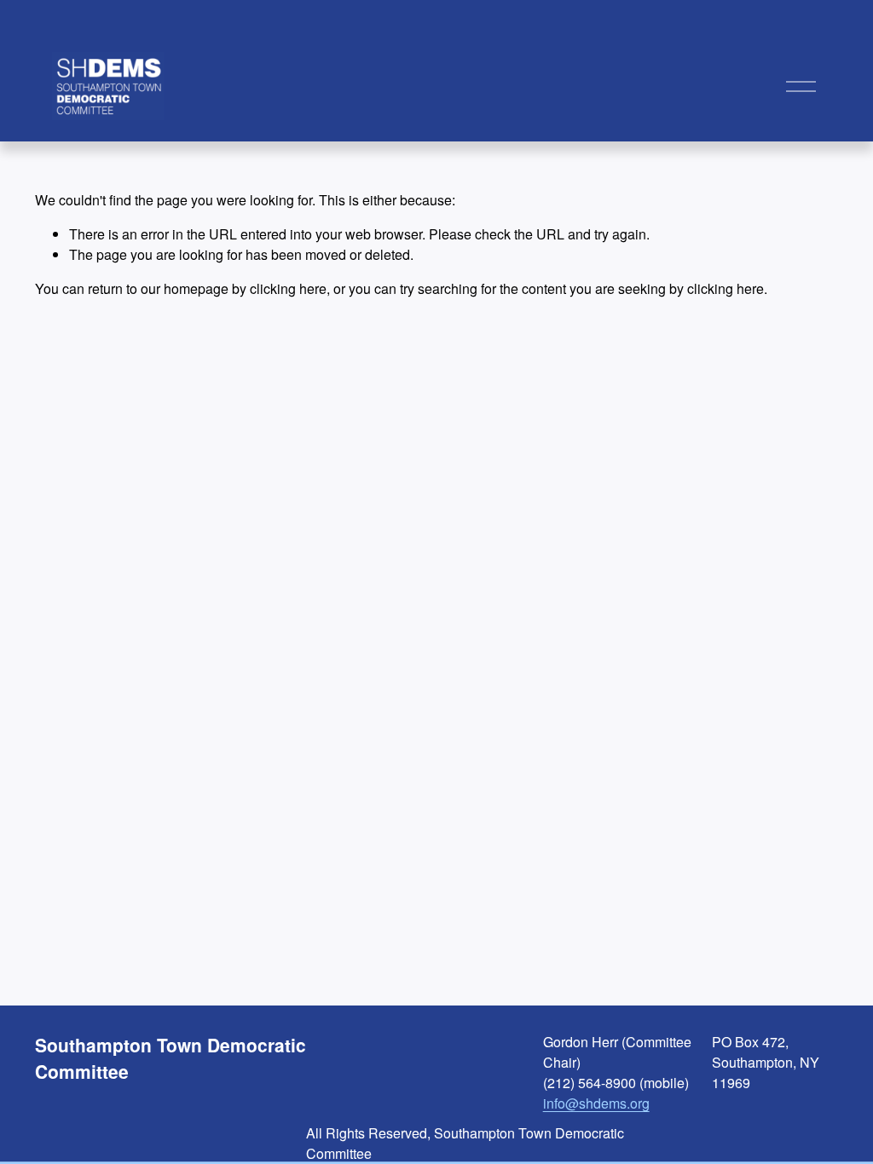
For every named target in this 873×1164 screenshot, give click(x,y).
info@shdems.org (596, 1103)
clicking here (288, 288)
